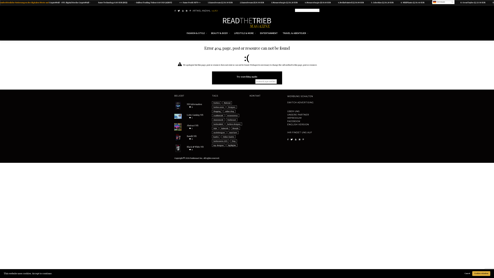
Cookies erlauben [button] (481, 273)
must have (233, 133)
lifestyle (235, 128)
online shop (229, 111)
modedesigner (219, 133)
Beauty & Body (219, 33)
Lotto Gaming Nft (195, 115)
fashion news (218, 107)
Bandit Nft (192, 136)
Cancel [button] (467, 273)
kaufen (216, 137)
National (227, 103)
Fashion (216, 103)
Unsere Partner (298, 115)
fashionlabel (218, 124)
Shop (234, 141)
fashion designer (234, 124)
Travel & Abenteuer (294, 33)
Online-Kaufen (228, 137)
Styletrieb (224, 128)
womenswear (232, 116)
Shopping (217, 111)
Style (215, 128)
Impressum (294, 118)
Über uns (293, 111)
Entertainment (269, 33)
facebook (293, 121)
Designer (231, 107)
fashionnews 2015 (220, 141)
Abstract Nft (192, 125)
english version (298, 124)
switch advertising (300, 102)
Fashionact (231, 120)
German (440, 2)
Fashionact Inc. (196, 158)
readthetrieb (218, 116)
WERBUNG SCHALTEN (300, 96)
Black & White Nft (195, 146)
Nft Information (194, 104)
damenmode (218, 120)
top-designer (218, 145)
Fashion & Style (196, 33)
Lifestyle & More (244, 33)
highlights (232, 145)
